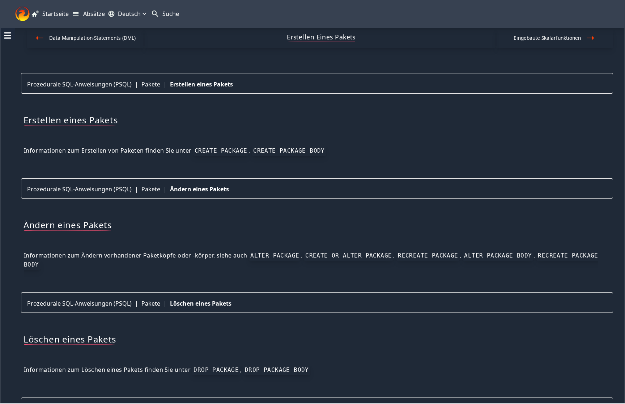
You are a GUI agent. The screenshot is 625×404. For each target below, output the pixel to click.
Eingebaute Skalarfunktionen (547, 37)
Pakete (150, 84)
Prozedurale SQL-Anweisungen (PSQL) (79, 84)
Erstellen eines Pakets (201, 84)
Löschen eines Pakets (200, 303)
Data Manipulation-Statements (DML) (92, 37)
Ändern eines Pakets (199, 189)
